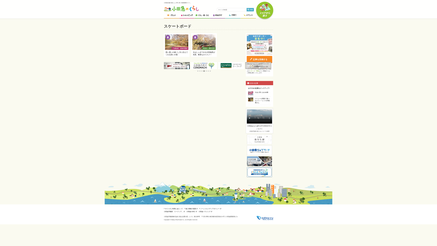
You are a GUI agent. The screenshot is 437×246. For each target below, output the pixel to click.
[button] (197, 71)
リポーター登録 (254, 71)
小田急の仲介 (190, 211)
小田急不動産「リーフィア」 (173, 211)
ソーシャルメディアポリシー (210, 209)
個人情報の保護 (190, 209)
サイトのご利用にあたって (174, 209)
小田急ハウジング (204, 211)
